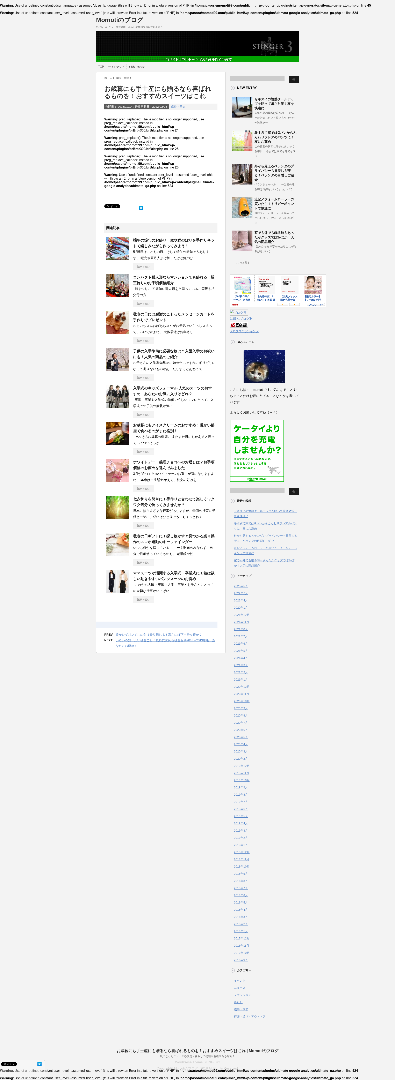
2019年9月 (241, 787)
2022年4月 (241, 600)
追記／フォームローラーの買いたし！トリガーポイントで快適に (274, 203)
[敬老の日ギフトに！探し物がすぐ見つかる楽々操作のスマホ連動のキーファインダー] (117, 554)
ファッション (242, 995)
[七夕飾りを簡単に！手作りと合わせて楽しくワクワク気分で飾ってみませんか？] (117, 517)
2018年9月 (241, 873)
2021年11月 (241, 622)
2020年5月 (241, 737)
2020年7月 (241, 722)
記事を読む (143, 266)
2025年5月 (241, 586)
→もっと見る (242, 262)
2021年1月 (241, 679)
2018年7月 (241, 888)
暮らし (238, 1002)
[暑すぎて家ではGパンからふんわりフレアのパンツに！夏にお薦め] (242, 149)
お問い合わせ (137, 66)
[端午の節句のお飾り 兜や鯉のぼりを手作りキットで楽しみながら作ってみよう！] (117, 258)
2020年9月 (241, 708)
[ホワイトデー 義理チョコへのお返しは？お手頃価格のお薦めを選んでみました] (117, 480)
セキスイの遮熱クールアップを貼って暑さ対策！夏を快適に (274, 103)
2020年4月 (241, 744)
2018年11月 (241, 859)
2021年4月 (241, 658)
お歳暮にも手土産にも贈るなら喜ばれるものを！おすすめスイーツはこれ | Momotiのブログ (197, 1051)
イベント (239, 980)
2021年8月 (241, 629)
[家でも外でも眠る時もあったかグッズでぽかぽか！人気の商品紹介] (242, 249)
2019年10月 (242, 780)
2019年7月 (241, 801)
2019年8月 (241, 794)
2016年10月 (242, 952)
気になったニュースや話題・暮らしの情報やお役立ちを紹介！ (197, 1056)
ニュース (239, 987)
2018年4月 (241, 909)
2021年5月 (241, 650)
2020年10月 (242, 701)
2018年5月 (241, 902)
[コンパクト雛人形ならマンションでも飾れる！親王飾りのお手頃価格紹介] (117, 295)
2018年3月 (241, 916)
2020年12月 (242, 686)
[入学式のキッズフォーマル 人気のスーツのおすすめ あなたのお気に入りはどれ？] (117, 406)
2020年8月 (241, 715)
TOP (101, 66)
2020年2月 (241, 758)
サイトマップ (116, 66)
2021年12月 (242, 614)
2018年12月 (242, 852)
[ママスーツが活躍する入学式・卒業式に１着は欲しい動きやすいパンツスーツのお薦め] (117, 591)
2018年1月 (241, 931)
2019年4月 (241, 823)
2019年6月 (241, 809)
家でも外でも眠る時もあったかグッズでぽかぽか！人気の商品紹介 (274, 237)
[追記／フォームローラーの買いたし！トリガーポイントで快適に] (242, 216)
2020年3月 (241, 751)
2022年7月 (241, 593)
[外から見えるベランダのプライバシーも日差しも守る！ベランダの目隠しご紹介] (242, 183)
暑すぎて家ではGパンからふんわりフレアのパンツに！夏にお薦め (275, 137)
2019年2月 (241, 837)
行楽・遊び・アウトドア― (251, 1016)
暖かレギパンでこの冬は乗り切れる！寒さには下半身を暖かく (159, 634)
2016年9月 (241, 960)
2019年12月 (242, 765)
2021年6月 (241, 643)
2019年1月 (241, 845)
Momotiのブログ (119, 19)
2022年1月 (241, 607)
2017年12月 (242, 938)
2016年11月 (241, 945)
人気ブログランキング (244, 331)
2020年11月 (241, 694)
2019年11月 (241, 773)
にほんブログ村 (241, 318)
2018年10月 (242, 866)
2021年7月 (241, 636)
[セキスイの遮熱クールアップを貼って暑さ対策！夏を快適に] (242, 116)
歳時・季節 (178, 106)
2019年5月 (241, 816)
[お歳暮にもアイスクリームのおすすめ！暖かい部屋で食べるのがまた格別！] (117, 443)
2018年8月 (241, 881)
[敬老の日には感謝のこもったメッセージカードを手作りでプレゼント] (117, 332)
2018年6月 (241, 895)
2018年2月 (241, 924)
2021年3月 (241, 665)
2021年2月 (241, 672)
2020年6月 (241, 730)
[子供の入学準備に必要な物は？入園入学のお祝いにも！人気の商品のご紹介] (117, 369)
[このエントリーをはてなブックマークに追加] (141, 207)
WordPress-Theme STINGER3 (197, 1062)
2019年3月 (241, 830)
